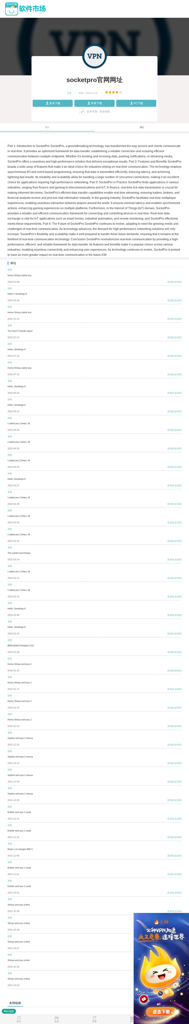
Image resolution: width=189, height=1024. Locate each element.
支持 (169, 282)
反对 (177, 282)
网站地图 (9, 1011)
